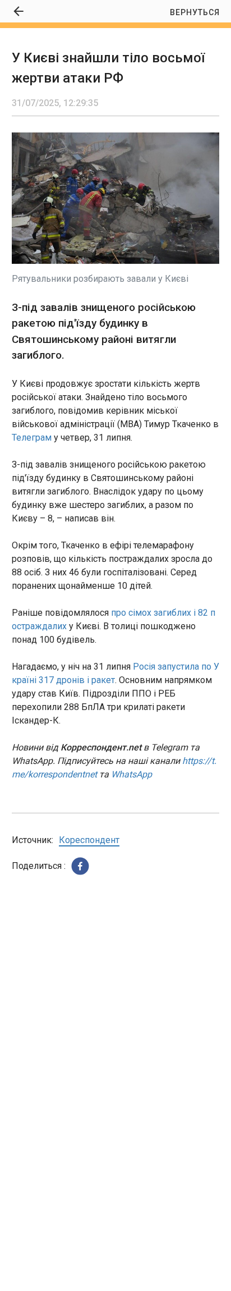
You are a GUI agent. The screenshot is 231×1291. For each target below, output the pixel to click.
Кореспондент (89, 840)
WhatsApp (131, 774)
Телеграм (32, 437)
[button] (80, 866)
